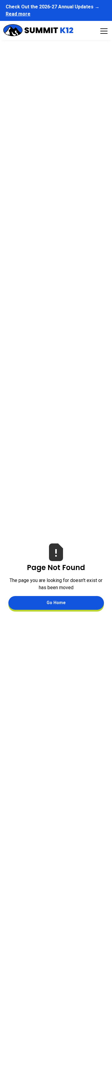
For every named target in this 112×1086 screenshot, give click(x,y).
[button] (103, 31)
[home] (38, 31)
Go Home (56, 602)
